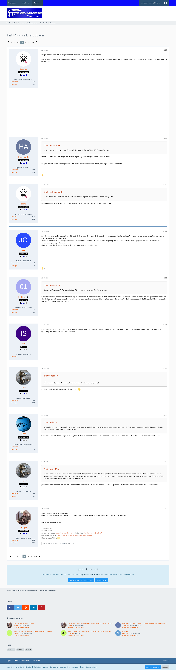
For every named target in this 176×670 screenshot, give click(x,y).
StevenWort (126, 625)
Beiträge (14, 84)
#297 (165, 368)
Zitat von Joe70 (51, 375)
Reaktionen (15, 81)
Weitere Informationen (153, 667)
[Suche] (165, 3)
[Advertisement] (125, 11)
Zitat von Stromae (52, 145)
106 (33, 42)
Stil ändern (165, 660)
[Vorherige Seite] (8, 42)
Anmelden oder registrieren (150, 3)
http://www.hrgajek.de (91, 533)
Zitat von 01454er (52, 469)
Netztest (125, 631)
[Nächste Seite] (37, 42)
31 (25, 42)
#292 (165, 138)
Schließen (165, 667)
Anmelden (101, 580)
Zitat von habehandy (53, 192)
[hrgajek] (9, 625)
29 (18, 42)
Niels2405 (125, 633)
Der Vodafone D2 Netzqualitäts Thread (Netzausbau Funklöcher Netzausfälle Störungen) (99, 623)
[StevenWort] (118, 625)
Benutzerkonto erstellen (81, 580)
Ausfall (29, 650)
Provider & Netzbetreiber (22, 627)
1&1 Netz (20, 650)
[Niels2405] (118, 633)
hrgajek (62, 543)
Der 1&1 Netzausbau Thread (24, 623)
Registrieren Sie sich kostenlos (91, 574)
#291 (165, 50)
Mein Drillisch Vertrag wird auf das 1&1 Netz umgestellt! (33, 631)
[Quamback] (9, 633)
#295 (165, 278)
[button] (10, 607)
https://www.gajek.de (62, 533)
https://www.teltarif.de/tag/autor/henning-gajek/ (75, 535)
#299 (165, 462)
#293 (165, 185)
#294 (165, 231)
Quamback (17, 633)
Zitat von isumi (50, 422)
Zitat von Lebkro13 (52, 285)
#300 (165, 508)
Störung (11, 650)
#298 (165, 415)
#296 (165, 325)
